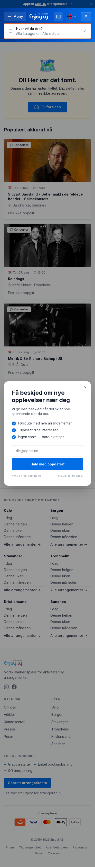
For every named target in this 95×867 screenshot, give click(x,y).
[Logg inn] (86, 16)
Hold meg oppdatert (47, 464)
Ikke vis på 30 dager (70, 475)
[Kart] (58, 16)
